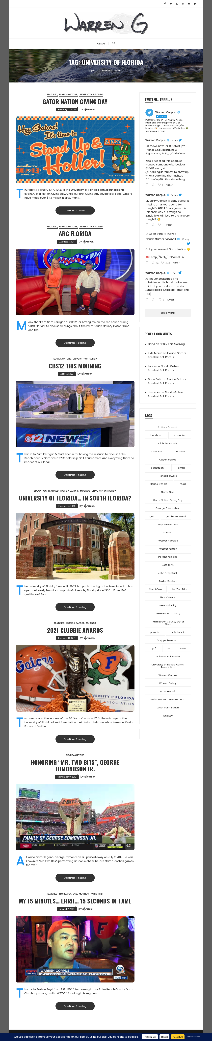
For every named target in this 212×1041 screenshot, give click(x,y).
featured (52, 94)
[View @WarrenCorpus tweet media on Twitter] (183, 257)
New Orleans (168, 597)
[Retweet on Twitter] (146, 233)
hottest (168, 532)
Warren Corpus (155, 140)
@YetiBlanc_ (154, 168)
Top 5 (152, 648)
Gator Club (168, 492)
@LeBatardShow (166, 150)
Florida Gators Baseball (160, 239)
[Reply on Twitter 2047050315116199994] (148, 300)
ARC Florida (75, 233)
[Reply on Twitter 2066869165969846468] (148, 185)
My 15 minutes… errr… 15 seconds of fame (75, 900)
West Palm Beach (168, 707)
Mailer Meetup (168, 581)
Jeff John (168, 565)
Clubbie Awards (167, 443)
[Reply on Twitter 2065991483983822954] (148, 225)
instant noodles (168, 557)
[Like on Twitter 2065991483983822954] (160, 225)
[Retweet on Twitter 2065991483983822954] (154, 225)
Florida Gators (68, 94)
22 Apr (174, 273)
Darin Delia (155, 379)
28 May (185, 239)
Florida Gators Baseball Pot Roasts (167, 355)
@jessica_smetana (176, 290)
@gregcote (152, 153)
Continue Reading (75, 210)
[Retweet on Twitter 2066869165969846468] (154, 185)
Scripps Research (167, 640)
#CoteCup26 (177, 146)
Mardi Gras (155, 589)
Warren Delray (167, 683)
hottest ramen (168, 548)
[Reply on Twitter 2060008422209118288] (148, 263)
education (157, 467)
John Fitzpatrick (167, 573)
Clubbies (156, 451)
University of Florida (91, 94)
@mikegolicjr (153, 290)
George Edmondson (168, 508)
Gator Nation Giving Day (75, 101)
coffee (180, 451)
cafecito (179, 435)
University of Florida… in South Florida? (75, 497)
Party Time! (97, 893)
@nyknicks (152, 216)
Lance (152, 366)
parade (154, 632)
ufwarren (89, 109)
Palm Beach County (168, 613)
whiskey (168, 715)
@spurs (185, 216)
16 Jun (174, 140)
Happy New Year (168, 524)
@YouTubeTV (169, 204)
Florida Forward (168, 476)
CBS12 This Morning (75, 365)
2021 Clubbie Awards (75, 630)
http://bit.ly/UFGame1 (165, 257)
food (183, 484)
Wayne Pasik (168, 691)
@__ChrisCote (174, 153)
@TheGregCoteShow (159, 172)
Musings (85, 490)
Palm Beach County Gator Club (168, 623)
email (181, 467)
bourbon (156, 435)
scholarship (179, 632)
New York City (167, 605)
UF (168, 648)
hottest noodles (168, 540)
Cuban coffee (168, 459)
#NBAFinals (165, 208)
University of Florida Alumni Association (168, 666)
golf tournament (176, 516)
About (101, 43)
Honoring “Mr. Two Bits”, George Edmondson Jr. (75, 765)
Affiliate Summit (168, 427)
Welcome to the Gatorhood (167, 699)
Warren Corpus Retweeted (162, 233)
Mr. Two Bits (179, 589)
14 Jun (174, 195)
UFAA (183, 648)
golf (152, 516)
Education (40, 490)
